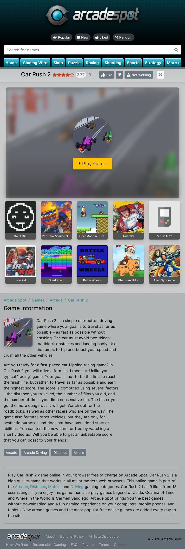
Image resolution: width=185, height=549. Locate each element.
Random (125, 37)
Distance (60, 452)
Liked (103, 37)
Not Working (141, 75)
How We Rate (17, 544)
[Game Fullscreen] (160, 75)
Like (108, 75)
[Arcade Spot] (92, 17)
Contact (120, 544)
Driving (77, 486)
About (50, 536)
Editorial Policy (72, 536)
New (84, 37)
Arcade (11, 452)
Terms (104, 544)
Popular (63, 37)
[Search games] (176, 49)
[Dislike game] (119, 75)
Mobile (79, 452)
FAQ (74, 544)
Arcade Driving (35, 452)
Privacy (88, 544)
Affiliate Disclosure (104, 536)
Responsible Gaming (49, 544)
